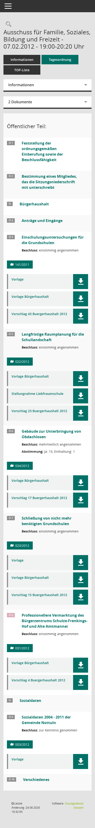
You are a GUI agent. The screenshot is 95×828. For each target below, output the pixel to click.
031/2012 (22, 648)
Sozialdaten (30, 700)
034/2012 (22, 466)
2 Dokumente (20, 101)
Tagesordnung (60, 59)
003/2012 (22, 744)
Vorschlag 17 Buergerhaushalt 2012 (39, 498)
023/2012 (22, 545)
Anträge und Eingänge (42, 220)
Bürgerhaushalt (34, 204)
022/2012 (22, 361)
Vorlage (18, 279)
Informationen (22, 59)
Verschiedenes (36, 779)
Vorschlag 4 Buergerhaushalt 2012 (38, 680)
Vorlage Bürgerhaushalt (30, 297)
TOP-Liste (22, 70)
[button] (80, 281)
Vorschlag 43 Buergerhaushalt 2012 (39, 314)
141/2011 (22, 264)
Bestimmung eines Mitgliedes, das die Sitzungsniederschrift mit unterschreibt (49, 182)
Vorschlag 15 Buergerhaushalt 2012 (39, 595)
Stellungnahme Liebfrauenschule (37, 394)
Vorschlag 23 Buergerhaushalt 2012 (39, 411)
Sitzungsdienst (74, 805)
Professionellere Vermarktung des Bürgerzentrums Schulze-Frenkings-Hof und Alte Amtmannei (54, 621)
